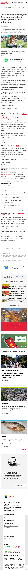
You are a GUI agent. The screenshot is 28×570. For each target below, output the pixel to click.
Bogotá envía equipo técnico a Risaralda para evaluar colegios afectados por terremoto (17, 286)
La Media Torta (5, 118)
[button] (15, 277)
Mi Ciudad (7, 6)
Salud (4, 436)
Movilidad (5, 403)
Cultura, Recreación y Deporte (10, 370)
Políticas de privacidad (13, 564)
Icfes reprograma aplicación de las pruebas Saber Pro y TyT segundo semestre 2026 (17, 299)
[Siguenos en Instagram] (16, 547)
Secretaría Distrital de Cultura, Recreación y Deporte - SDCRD (11, 249)
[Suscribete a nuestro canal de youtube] (19, 547)
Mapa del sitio (7, 564)
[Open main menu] (10, 2)
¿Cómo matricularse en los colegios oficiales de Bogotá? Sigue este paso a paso (17, 293)
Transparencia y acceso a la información (11, 526)
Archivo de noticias (9, 523)
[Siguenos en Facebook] (8, 547)
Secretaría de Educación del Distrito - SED (13, 245)
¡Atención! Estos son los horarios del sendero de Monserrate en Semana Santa (13, 376)
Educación (13, 6)
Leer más (24, 383)
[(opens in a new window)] (21, 277)
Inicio (2, 6)
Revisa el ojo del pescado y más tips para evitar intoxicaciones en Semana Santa (13, 442)
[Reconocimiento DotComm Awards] (12, 559)
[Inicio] (4, 2)
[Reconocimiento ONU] (5, 559)
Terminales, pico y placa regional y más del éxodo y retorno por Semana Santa (13, 409)
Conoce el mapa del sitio (10, 517)
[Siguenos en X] (13, 547)
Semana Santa (6, 253)
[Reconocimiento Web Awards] (20, 559)
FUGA (17, 146)
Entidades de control (9, 520)
